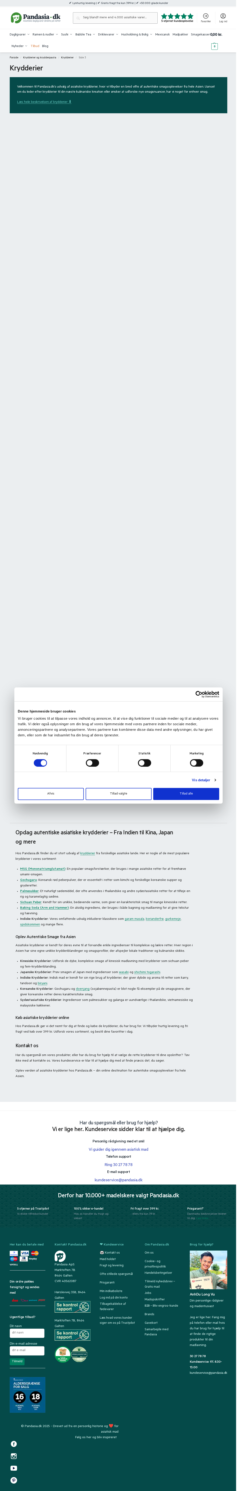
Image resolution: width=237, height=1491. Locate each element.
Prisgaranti (107, 1283)
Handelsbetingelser (158, 1273)
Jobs (148, 1293)
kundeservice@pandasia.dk (208, 1373)
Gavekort (151, 1323)
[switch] (92, 762)
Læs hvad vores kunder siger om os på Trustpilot (117, 1320)
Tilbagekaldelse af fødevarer (113, 1306)
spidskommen (30, 925)
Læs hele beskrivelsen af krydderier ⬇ (44, 102)
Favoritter (206, 21)
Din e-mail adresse (23, 1343)
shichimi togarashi (147, 972)
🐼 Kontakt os (110, 1253)
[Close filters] (37, 1088)
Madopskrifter (155, 1300)
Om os (149, 1253)
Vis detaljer (201, 780)
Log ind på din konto (114, 1298)
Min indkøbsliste (111, 1291)
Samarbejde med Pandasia (156, 1332)
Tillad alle (186, 794)
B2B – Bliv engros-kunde (161, 1306)
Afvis (50, 794)
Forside (14, 58)
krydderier (87, 854)
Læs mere (202, 1218)
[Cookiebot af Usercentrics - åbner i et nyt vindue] (199, 694)
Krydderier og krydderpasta (39, 58)
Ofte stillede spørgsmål (116, 1274)
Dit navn (16, 1326)
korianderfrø (155, 919)
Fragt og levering (112, 1265)
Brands (149, 1314)
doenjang (83, 989)
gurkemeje (173, 919)
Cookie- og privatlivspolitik (155, 1264)
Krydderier (67, 58)
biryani (42, 984)
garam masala (134, 919)
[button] (218, 40)
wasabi (124, 972)
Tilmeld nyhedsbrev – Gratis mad (160, 1284)
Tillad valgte (118, 794)
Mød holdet (108, 1259)
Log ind (223, 21)
